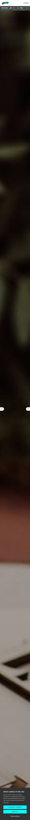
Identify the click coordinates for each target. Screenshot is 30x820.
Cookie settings (15, 816)
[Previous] (2, 409)
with (10, 8)
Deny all (15, 811)
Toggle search (27, 8)
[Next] (28, 409)
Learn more (6, 802)
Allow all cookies (15, 807)
